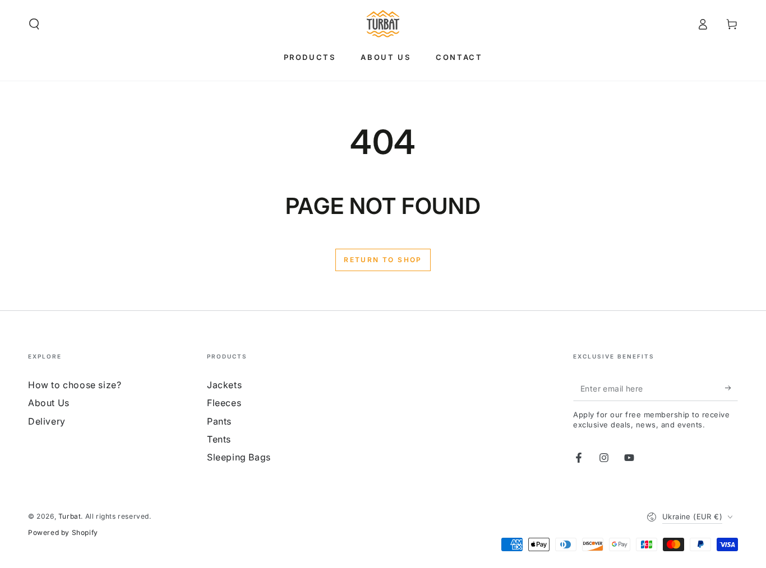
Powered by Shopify (63, 532)
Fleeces (224, 402)
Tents (219, 439)
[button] (34, 24)
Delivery (47, 421)
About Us (49, 402)
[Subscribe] (731, 388)
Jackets (224, 384)
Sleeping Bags (239, 457)
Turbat (69, 516)
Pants (219, 421)
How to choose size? (74, 384)
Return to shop (383, 259)
